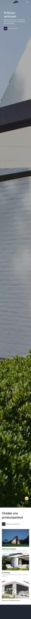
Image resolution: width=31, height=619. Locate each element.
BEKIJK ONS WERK (13, 28)
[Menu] (27, 2)
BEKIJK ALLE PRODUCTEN (12, 524)
